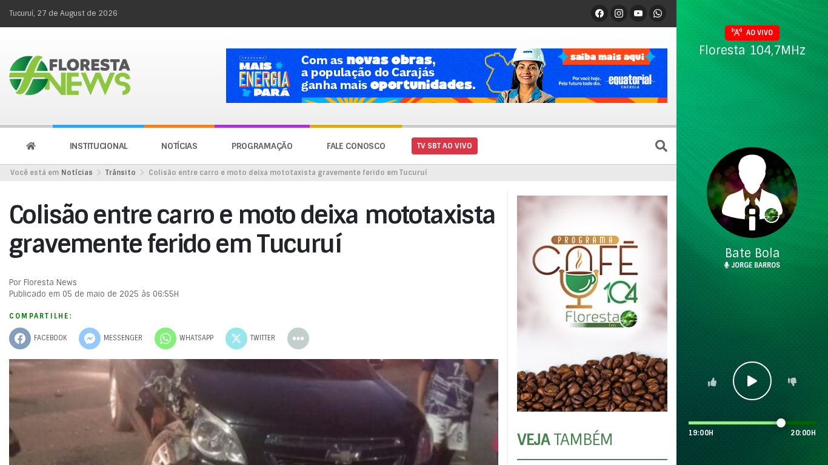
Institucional (98, 145)
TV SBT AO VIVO (444, 146)
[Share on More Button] (298, 338)
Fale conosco (356, 145)
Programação (262, 145)
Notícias (179, 145)
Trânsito (120, 172)
